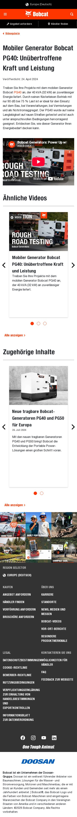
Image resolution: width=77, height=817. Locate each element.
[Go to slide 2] (38, 323)
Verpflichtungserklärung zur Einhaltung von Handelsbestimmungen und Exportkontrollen (19, 699)
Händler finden (13, 602)
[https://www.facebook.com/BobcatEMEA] (23, 739)
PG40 (17, 92)
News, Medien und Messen (53, 612)
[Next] (72, 265)
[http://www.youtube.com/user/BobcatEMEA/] (43, 739)
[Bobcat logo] (37, 14)
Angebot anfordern (17, 594)
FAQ (43, 672)
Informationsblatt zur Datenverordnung (18, 718)
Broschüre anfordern (18, 617)
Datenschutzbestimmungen (19, 660)
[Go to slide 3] (45, 323)
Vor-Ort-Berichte (53, 629)
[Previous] (4, 265)
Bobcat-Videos (51, 621)
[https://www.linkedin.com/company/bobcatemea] (54, 739)
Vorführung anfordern (19, 609)
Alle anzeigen (14, 335)
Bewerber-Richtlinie (17, 675)
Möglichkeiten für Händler (54, 662)
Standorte (48, 602)
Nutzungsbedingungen (18, 682)
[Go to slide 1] (32, 323)
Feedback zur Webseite (57, 679)
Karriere (47, 594)
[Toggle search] (70, 14)
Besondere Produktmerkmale (54, 639)
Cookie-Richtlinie (15, 667)
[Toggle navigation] (6, 14)
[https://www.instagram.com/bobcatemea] (33, 739)
